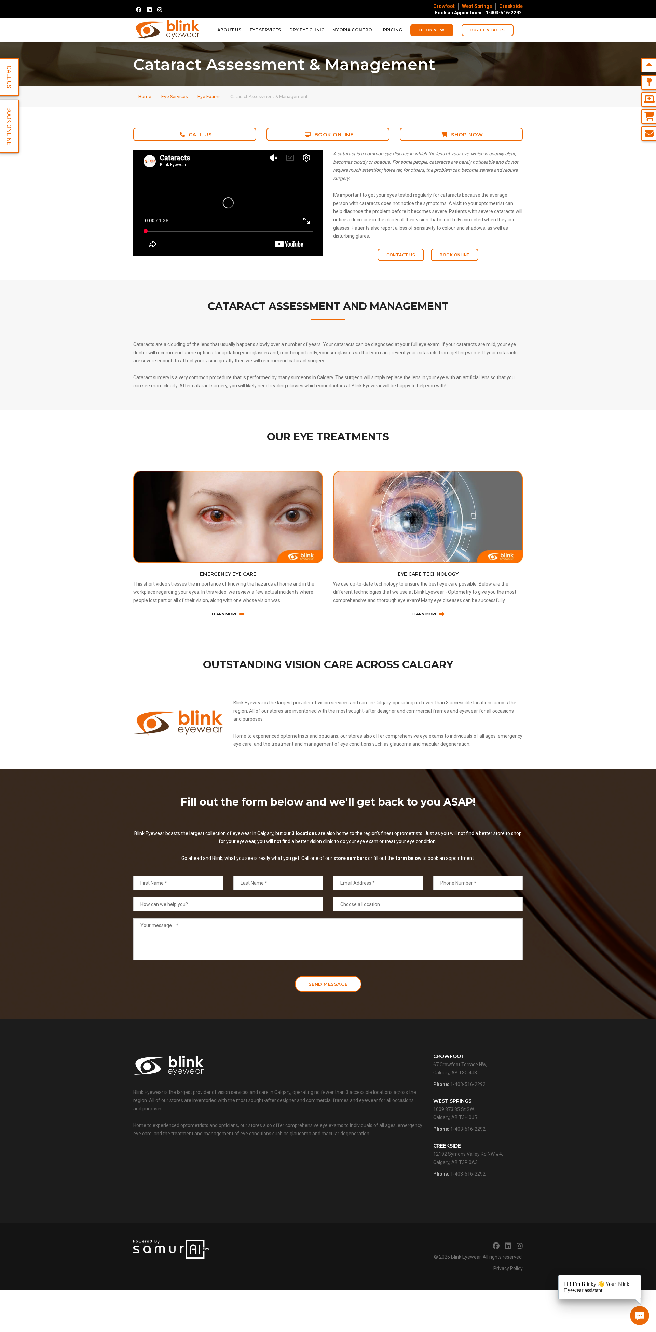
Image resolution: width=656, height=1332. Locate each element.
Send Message (328, 984)
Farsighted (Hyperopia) (428, 574)
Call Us (200, 134)
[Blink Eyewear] (166, 30)
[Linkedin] (149, 9)
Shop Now (467, 134)
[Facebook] (138, 9)
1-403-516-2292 (468, 1084)
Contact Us (400, 254)
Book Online (334, 134)
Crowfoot (444, 6)
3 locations (304, 833)
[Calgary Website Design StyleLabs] (171, 1248)
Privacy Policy (508, 1268)
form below (408, 858)
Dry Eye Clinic (307, 29)
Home (144, 96)
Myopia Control (353, 29)
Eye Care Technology (228, 574)
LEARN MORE (224, 614)
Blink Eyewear (466, 1257)
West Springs (477, 6)
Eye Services (265, 29)
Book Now (432, 30)
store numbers (350, 858)
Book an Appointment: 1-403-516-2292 (478, 12)
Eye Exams (208, 96)
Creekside (511, 6)
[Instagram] (159, 9)
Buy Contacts (487, 30)
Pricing (392, 29)
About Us (229, 29)
